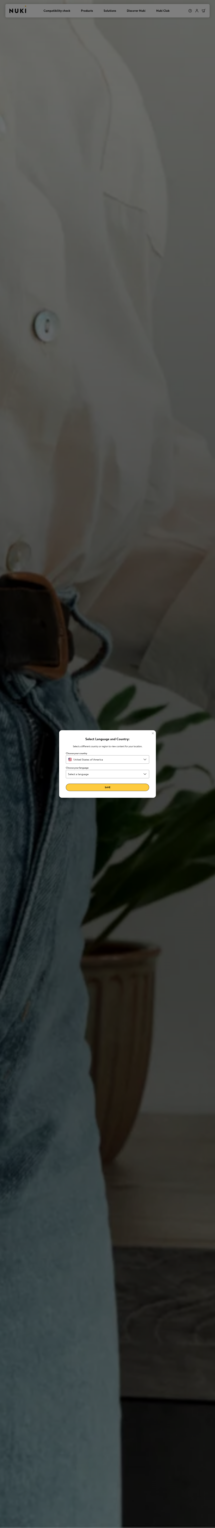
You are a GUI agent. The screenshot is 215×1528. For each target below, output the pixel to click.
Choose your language (77, 767)
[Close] (152, 733)
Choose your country (76, 753)
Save (107, 787)
